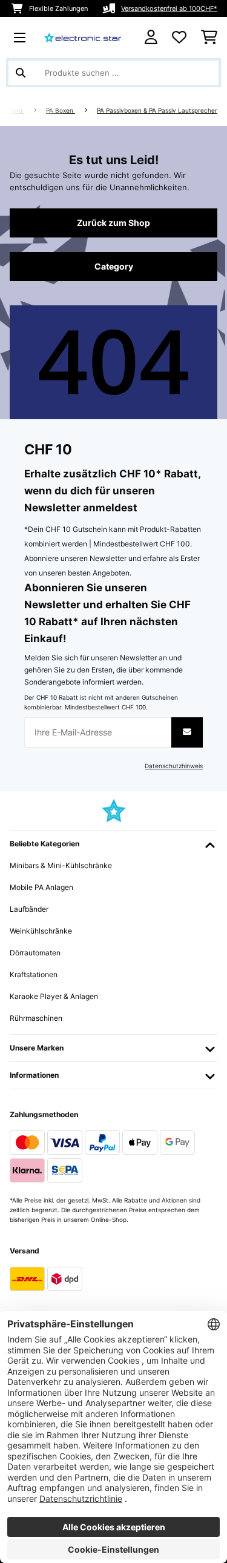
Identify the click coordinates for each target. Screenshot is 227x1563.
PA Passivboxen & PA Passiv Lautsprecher (157, 110)
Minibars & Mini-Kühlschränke (61, 865)
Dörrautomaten (35, 952)
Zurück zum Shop (113, 223)
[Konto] (151, 37)
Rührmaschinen (36, 1018)
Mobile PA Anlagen (41, 887)
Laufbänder (29, 909)
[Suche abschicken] (20, 72)
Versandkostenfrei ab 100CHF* (169, 8)
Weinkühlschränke (41, 930)
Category (113, 266)
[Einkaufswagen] (209, 37)
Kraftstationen (34, 974)
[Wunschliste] (179, 37)
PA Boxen (60, 110)
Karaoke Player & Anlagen (54, 996)
